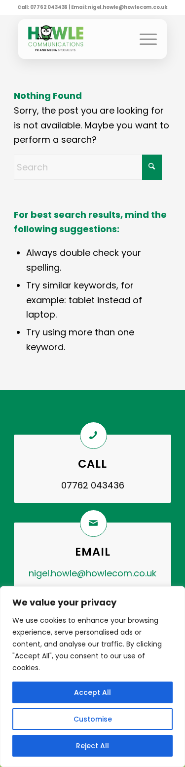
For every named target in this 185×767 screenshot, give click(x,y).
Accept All (92, 692)
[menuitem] (146, 39)
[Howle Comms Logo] (61, 39)
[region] (92, 676)
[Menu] (146, 39)
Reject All (92, 746)
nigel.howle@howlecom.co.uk (128, 7)
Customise (93, 719)
